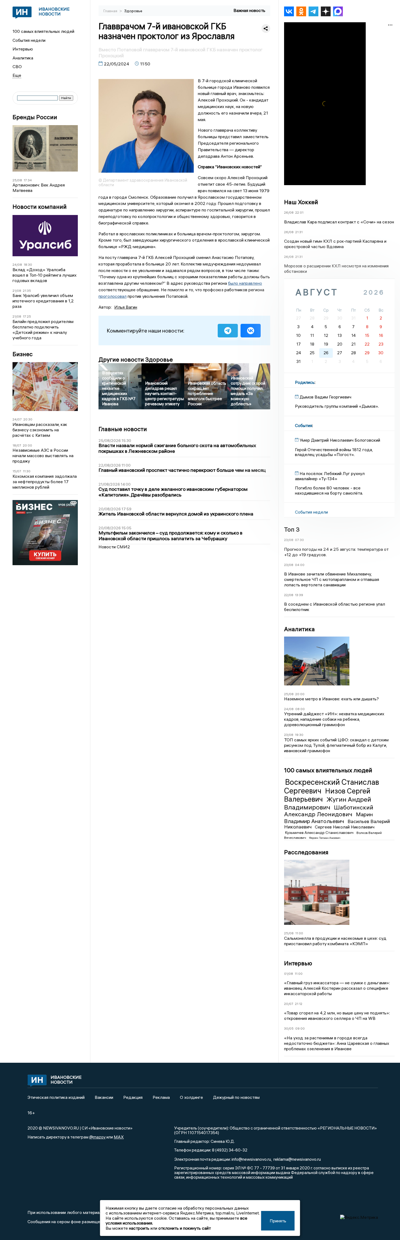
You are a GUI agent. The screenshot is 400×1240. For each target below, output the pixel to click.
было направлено (245, 283)
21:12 (298, 1004)
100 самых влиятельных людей (43, 31)
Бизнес (23, 354)
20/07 (288, 1004)
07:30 (299, 540)
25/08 (17, 180)
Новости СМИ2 (114, 546)
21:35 (27, 291)
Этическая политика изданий (56, 1097)
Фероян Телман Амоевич (324, 838)
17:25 (27, 316)
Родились (305, 382)
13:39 (299, 595)
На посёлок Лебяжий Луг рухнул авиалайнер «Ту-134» (330, 476)
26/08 (289, 212)
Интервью (23, 49)
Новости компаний (40, 206)
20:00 (27, 445)
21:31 (299, 232)
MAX (119, 1137)
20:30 (27, 419)
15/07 (17, 471)
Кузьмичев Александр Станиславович (319, 832)
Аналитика (23, 58)
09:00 (300, 1028)
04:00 (299, 565)
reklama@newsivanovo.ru (297, 1159)
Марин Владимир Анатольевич (328, 817)
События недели (29, 40)
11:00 (299, 933)
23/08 (288, 540)
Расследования (306, 852)
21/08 (17, 291)
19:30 (299, 735)
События (303, 425)
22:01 (299, 212)
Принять (278, 1220)
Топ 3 (292, 529)
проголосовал (113, 296)
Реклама (161, 1097)
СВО (17, 66)
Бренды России (35, 117)
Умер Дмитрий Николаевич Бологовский (340, 440)
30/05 (289, 1028)
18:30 (28, 264)
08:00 (300, 709)
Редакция (133, 1097)
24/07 (17, 419)
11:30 (26, 471)
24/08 (17, 264)
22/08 (288, 595)
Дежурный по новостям (236, 1097)
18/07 (17, 445)
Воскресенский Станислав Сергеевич (331, 786)
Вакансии (104, 1097)
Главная (110, 10)
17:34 (28, 180)
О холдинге (191, 1097)
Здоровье (133, 10)
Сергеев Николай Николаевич (344, 827)
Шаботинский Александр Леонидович (328, 811)
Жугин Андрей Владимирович (327, 803)
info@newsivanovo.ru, (252, 1159)
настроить (139, 1228)
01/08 (288, 974)
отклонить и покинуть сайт (184, 1228)
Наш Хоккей (301, 202)
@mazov (97, 1137)
